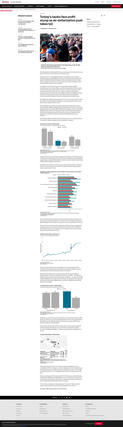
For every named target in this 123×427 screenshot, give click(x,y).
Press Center (19, 413)
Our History (18, 408)
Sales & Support (66, 406)
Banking (98, 24)
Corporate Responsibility (91, 408)
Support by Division (66, 408)
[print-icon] (101, 15)
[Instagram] (64, 398)
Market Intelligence (9, 9)
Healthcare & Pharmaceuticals (93, 21)
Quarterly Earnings (43, 411)
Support (109, 2)
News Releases (42, 408)
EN (103, 2)
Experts (87, 413)
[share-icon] (104, 15)
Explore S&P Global (16, 2)
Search (97, 2)
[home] (2, 9)
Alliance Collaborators (67, 415)
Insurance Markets (95, 26)
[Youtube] (67, 398)
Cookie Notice (24, 425)
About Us (18, 415)
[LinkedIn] (69, 398)
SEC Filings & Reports (43, 413)
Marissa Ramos (52, 28)
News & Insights (19, 9)
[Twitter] (59, 398)
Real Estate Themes (91, 24)
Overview (41, 406)
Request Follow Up (116, 6)
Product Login (117, 2)
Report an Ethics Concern (68, 411)
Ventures (18, 411)
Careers (87, 406)
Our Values (18, 406)
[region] (61, 423)
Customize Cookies (90, 423)
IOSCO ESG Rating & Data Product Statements (95, 415)
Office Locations (66, 413)
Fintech (88, 26)
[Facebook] (62, 398)
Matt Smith (44, 28)
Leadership (88, 411)
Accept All (99, 423)
